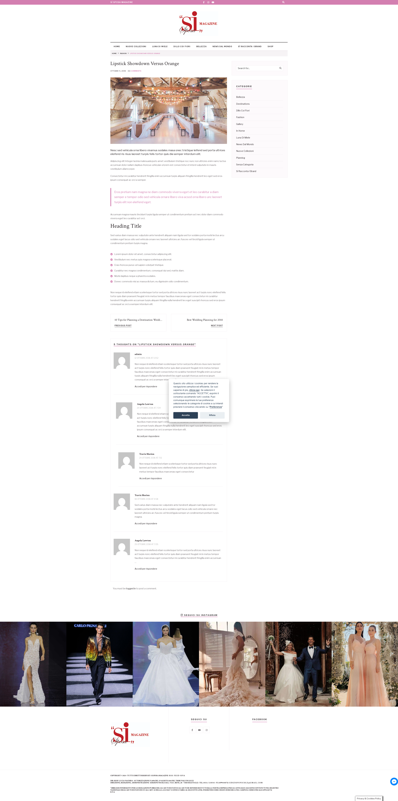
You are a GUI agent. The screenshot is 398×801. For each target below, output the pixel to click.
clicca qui (194, 390)
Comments (136, 71)
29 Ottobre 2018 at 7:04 (149, 408)
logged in (131, 588)
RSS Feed (174, 775)
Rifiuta (212, 415)
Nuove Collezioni (135, 46)
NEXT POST (217, 325)
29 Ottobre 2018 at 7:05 (146, 544)
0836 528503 (209, 783)
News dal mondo (222, 46)
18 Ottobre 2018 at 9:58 (146, 499)
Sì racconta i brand (249, 46)
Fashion (240, 117)
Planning (240, 157)
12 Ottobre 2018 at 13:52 (146, 358)
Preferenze (216, 406)
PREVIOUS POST (123, 325)
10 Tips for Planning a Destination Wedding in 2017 (143, 320)
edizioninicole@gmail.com (246, 783)
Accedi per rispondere (146, 386)
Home (116, 46)
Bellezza (201, 46)
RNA (182, 775)
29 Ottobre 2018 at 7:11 (150, 458)
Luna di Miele (160, 46)
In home (240, 130)
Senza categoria (244, 164)
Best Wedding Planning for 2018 (205, 320)
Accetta (186, 415)
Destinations (243, 103)
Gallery (239, 124)
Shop (270, 46)
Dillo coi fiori (181, 46)
